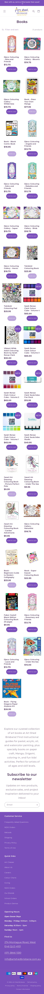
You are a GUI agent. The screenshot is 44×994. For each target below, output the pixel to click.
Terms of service (22, 985)
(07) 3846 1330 (13, 952)
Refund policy (32, 982)
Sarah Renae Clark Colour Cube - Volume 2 (11, 395)
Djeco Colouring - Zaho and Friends (11, 186)
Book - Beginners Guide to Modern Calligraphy (11, 573)
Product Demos (11, 903)
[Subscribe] (36, 805)
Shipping (8, 838)
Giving (7, 883)
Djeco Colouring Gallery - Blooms (32, 58)
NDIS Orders (10, 827)
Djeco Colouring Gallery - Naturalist (31, 526)
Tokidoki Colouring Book (31, 267)
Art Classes (9, 862)
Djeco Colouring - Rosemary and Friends (31, 617)
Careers (8, 873)
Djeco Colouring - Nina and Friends (11, 59)
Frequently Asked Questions (17, 822)
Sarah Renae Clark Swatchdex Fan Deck (32, 395)
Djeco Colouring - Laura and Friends (11, 661)
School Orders (11, 898)
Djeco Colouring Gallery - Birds (31, 227)
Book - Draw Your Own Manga (30, 101)
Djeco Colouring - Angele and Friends (31, 143)
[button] (4, 11)
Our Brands (9, 893)
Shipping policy (35, 985)
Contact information (23, 989)
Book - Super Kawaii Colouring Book (31, 572)
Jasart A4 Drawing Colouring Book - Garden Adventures (11, 528)
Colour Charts (10, 878)
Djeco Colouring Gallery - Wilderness (11, 101)
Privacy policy (10, 985)
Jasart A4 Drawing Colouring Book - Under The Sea (31, 480)
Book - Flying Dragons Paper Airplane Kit (11, 704)
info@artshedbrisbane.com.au (23, 959)
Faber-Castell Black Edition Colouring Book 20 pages (11, 618)
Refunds (8, 832)
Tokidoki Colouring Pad (10, 307)
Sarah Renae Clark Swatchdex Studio (32, 437)
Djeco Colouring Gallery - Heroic (11, 267)
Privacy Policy (11, 843)
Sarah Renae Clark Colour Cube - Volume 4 (32, 308)
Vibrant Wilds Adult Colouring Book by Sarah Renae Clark (11, 351)
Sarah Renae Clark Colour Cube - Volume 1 (11, 437)
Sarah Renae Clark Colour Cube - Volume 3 (32, 350)
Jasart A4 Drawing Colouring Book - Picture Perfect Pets (11, 481)
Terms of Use (10, 848)
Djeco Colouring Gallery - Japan (11, 227)
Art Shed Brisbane (19, 982)
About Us (8, 867)
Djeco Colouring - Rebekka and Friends (31, 186)
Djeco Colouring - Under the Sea (31, 660)
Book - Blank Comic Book (10, 142)
